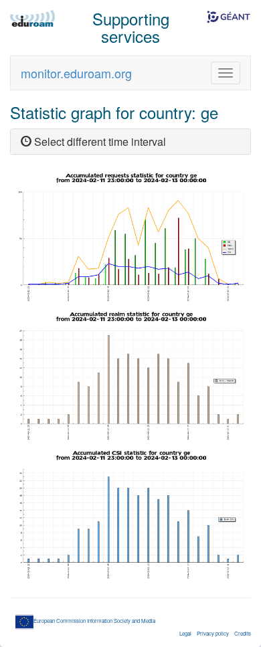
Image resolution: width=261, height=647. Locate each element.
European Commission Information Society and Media (94, 620)
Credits (242, 633)
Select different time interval (98, 141)
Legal (185, 633)
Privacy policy (213, 633)
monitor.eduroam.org (76, 73)
